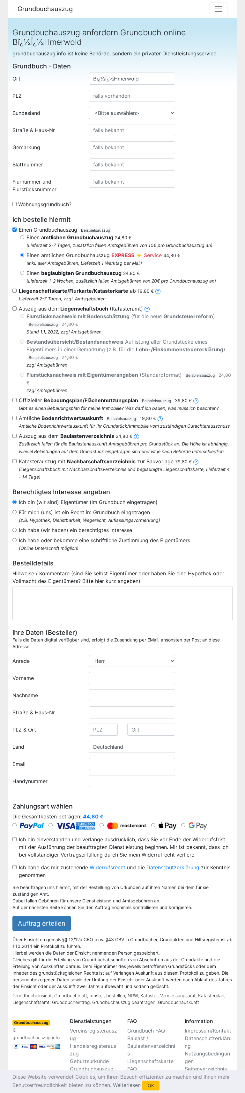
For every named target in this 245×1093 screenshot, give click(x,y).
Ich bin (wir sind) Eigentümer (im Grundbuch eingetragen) (88, 502)
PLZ (17, 96)
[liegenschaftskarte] (157, 291)
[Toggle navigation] (218, 9)
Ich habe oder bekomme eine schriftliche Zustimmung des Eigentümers (104, 540)
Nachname (25, 695)
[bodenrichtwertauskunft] (160, 418)
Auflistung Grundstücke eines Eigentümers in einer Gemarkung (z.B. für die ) (125, 349)
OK (151, 1085)
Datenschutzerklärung (172, 867)
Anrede (21, 661)
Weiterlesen (127, 1085)
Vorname (23, 678)
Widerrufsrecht (107, 867)
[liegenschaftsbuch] (147, 308)
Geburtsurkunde (89, 1061)
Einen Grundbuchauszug (64, 230)
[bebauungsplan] (195, 400)
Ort (16, 78)
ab (86, 291)
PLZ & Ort (24, 729)
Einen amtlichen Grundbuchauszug (103, 255)
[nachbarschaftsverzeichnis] (195, 461)
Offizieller (105, 400)
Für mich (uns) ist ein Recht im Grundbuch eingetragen (84, 512)
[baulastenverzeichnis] (136, 436)
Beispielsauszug (95, 230)
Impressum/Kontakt (208, 1030)
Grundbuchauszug (45, 9)
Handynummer (30, 781)
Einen (78, 237)
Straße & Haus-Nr (33, 130)
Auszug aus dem (75, 436)
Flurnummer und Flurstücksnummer (34, 186)
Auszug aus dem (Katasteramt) (81, 308)
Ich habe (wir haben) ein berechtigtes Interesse (75, 530)
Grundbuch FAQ (146, 1030)
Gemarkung (26, 147)
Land (18, 747)
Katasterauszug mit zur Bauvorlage (105, 461)
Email (19, 764)
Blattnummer (27, 164)
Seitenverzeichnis (206, 1069)
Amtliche (87, 418)
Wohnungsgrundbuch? (44, 204)
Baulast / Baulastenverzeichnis (151, 1046)
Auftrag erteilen (41, 923)
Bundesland (26, 113)
